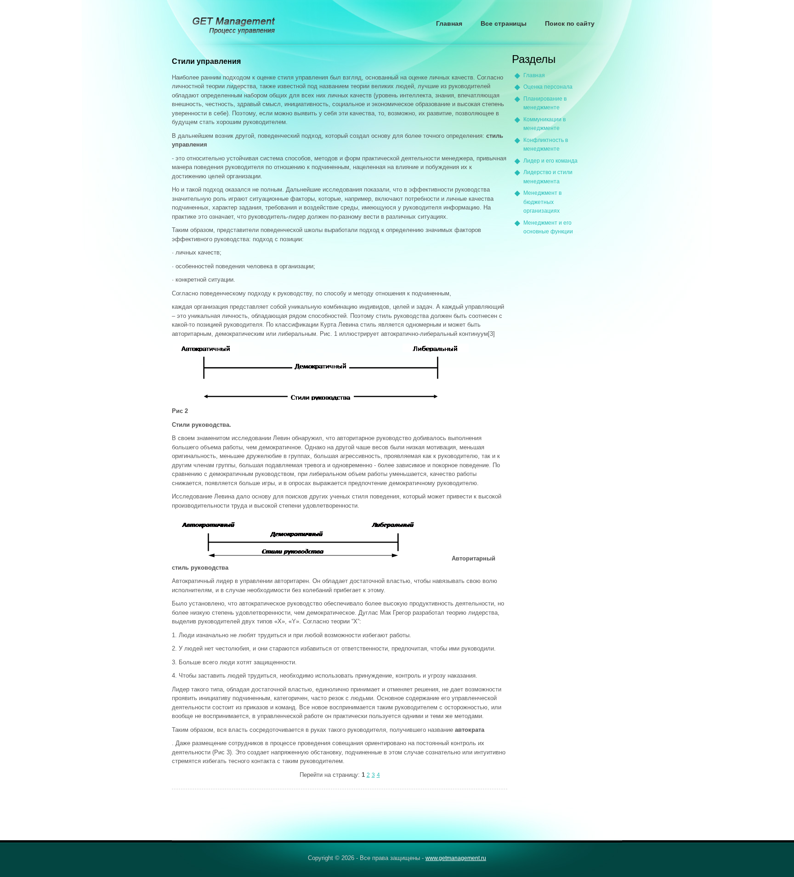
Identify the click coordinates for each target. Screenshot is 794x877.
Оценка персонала (548, 87)
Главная (449, 23)
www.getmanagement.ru (455, 858)
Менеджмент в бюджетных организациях (542, 202)
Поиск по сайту (570, 23)
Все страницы (504, 23)
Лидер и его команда (550, 161)
